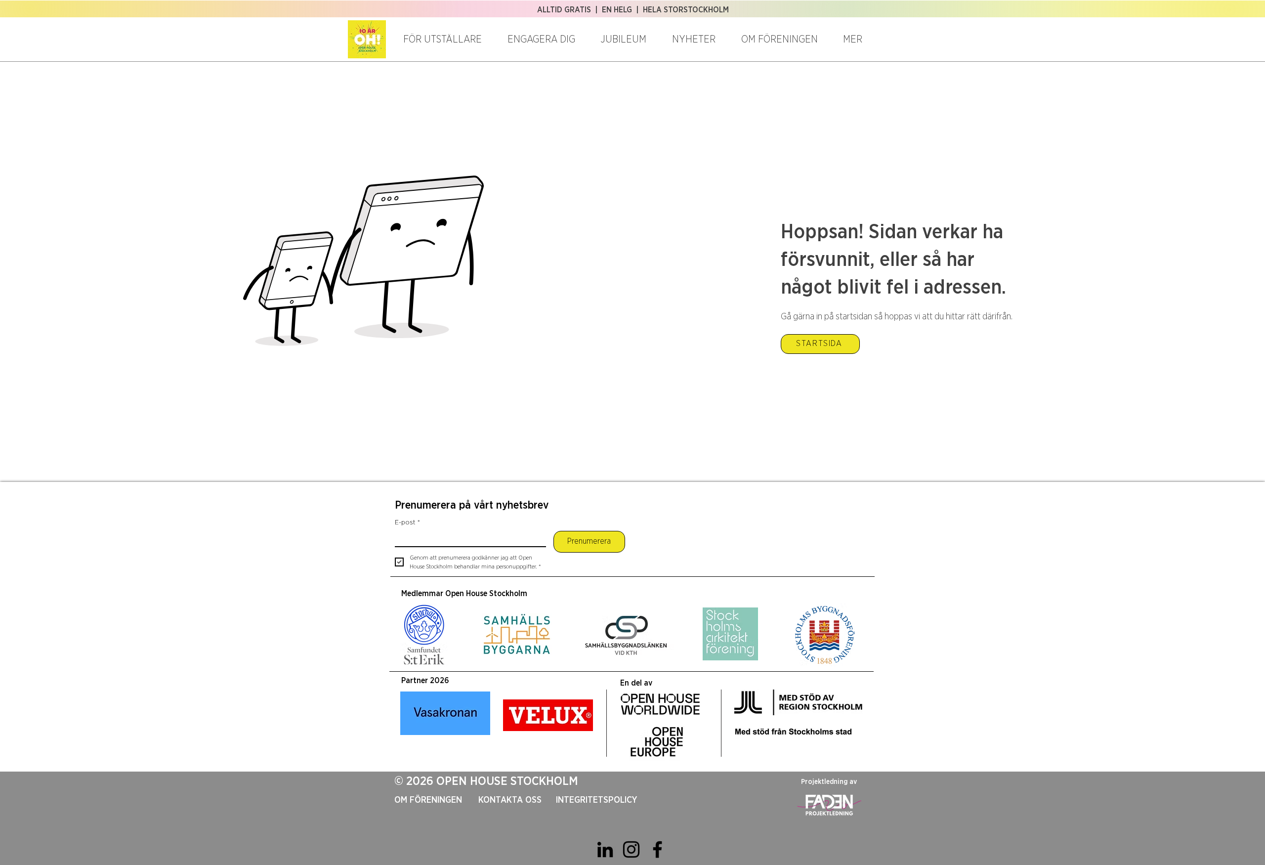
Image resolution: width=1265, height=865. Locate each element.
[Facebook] (657, 849)
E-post (407, 522)
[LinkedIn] (605, 849)
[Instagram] (631, 849)
